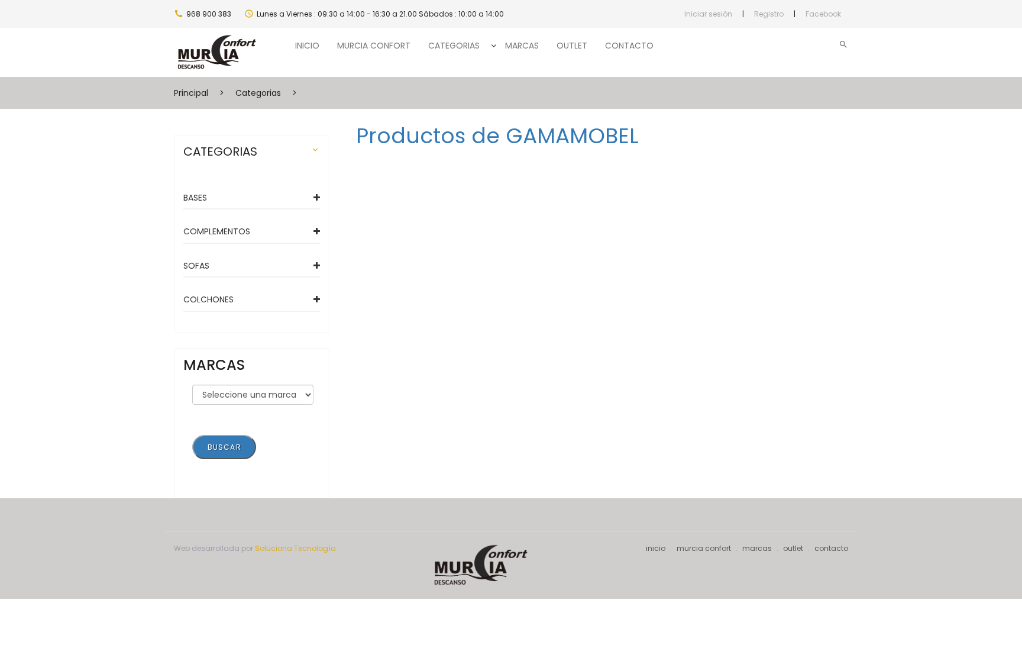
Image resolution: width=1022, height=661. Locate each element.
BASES (195, 198)
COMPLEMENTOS (216, 231)
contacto (831, 548)
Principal (191, 93)
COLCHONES (208, 299)
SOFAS (196, 266)
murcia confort (704, 548)
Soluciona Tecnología (295, 548)
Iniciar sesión (708, 14)
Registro (769, 14)
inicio (655, 548)
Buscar (224, 447)
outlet (793, 548)
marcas (757, 548)
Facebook (823, 14)
